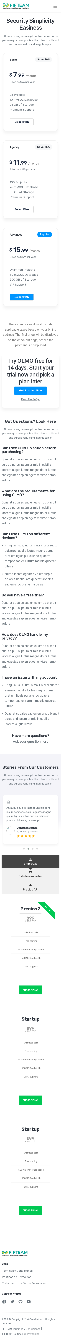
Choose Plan (30, 990)
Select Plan (22, 121)
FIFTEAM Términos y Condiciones (21, 1329)
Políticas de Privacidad (16, 1277)
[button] (24, 848)
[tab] (30, 861)
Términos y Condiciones (17, 1271)
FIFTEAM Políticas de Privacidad (21, 1334)
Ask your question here (30, 741)
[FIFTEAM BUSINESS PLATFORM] (30, 6)
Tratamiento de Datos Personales (24, 1283)
